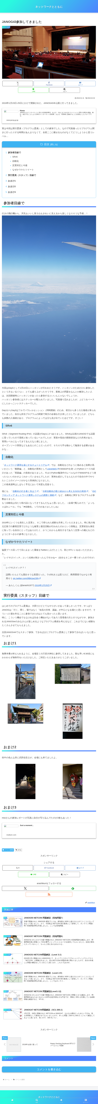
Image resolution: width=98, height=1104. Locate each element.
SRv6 (15, 157)
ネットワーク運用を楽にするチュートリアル (25, 465)
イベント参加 (9, 850)
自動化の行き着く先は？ (24, 491)
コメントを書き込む (49, 1069)
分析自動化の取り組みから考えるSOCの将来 (64, 491)
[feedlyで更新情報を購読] (72, 888)
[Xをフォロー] (25, 888)
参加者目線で (14, 152)
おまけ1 (12, 181)
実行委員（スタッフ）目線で (22, 175)
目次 (46, 144)
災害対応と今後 (19, 165)
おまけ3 (12, 192)
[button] (64, 90)
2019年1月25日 (42, 585)
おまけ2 (12, 186)
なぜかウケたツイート (23, 169)
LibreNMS (52, 469)
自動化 (15, 161)
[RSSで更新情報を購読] (49, 894)
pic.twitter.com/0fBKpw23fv (26, 578)
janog (19, 850)
